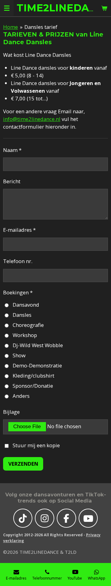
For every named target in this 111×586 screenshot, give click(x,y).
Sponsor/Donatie (33, 385)
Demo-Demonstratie (37, 365)
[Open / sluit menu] (7, 8)
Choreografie (28, 324)
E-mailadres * (19, 229)
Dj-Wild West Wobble (38, 345)
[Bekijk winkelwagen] (104, 8)
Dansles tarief (40, 26)
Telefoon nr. (17, 261)
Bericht (11, 181)
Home (10, 26)
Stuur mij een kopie (36, 445)
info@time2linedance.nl (31, 118)
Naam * (12, 149)
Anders (21, 395)
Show (19, 355)
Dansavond (26, 304)
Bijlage (11, 411)
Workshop (25, 335)
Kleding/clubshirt (33, 375)
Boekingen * (18, 292)
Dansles (22, 314)
